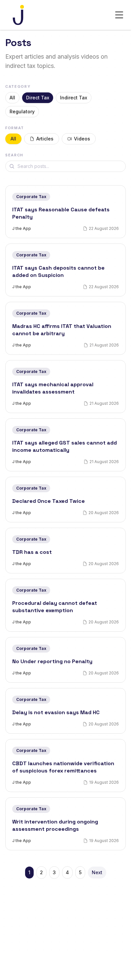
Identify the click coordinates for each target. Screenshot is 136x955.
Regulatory (22, 111)
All (12, 97)
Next (97, 872)
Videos (82, 138)
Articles (44, 138)
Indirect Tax (73, 97)
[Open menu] (119, 15)
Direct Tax (37, 97)
